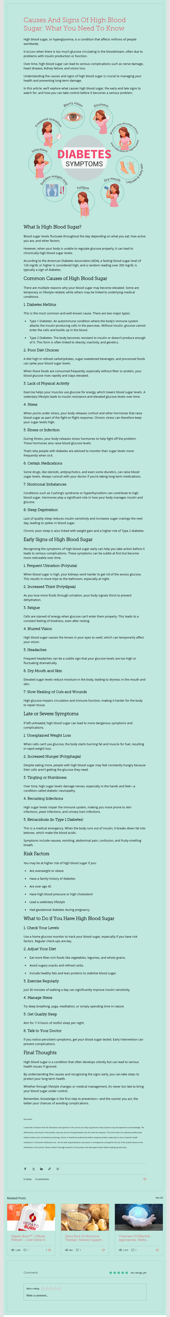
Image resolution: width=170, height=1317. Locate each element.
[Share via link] (49, 1168)
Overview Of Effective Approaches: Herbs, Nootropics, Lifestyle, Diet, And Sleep (137, 1238)
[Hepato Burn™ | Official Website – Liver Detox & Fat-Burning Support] (31, 1217)
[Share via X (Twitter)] (33, 1168)
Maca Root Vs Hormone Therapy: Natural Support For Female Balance (83, 1238)
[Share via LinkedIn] (41, 1168)
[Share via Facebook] (25, 1168)
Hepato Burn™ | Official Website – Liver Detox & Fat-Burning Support (28, 1238)
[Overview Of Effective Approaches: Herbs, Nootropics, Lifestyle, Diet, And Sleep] (139, 1217)
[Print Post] (57, 1168)
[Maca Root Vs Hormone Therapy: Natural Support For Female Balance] (85, 1217)
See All (159, 1197)
